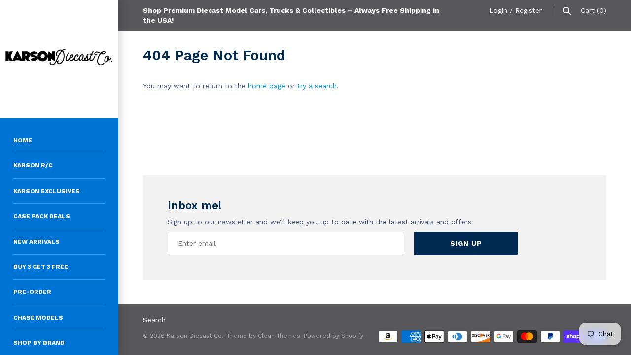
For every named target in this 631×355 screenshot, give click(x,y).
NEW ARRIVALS (36, 241)
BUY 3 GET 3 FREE (40, 266)
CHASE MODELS (38, 317)
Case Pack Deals (41, 216)
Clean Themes (279, 335)
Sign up (466, 243)
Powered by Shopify (333, 335)
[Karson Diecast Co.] (59, 59)
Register (528, 10)
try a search (317, 86)
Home (22, 140)
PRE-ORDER (32, 292)
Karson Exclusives (46, 191)
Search (154, 319)
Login (498, 10)
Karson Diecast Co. (195, 335)
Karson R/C (33, 165)
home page (266, 86)
